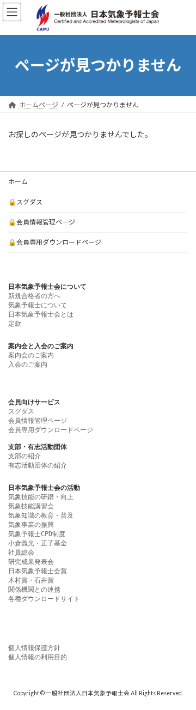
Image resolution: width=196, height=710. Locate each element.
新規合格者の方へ (34, 296)
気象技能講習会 (31, 506)
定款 (14, 323)
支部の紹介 (24, 456)
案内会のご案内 (31, 355)
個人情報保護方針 (34, 648)
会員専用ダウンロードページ (50, 430)
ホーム (18, 182)
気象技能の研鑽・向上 (41, 497)
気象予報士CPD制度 (36, 534)
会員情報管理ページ (37, 420)
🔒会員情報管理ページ (41, 222)
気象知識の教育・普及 (41, 515)
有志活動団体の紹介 (37, 465)
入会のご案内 (27, 364)
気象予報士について (37, 305)
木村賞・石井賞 (31, 580)
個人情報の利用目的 (37, 657)
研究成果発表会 (31, 562)
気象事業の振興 (31, 525)
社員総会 (21, 552)
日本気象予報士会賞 (37, 571)
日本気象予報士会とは (41, 314)
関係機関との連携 (34, 589)
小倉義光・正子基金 (37, 543)
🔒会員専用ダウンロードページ (54, 242)
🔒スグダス (25, 202)
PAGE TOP (180, 677)
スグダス (21, 411)
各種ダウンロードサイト (44, 599)
